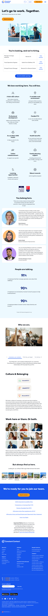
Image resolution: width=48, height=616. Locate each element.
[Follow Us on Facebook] (7, 599)
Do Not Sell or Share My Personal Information (19, 606)
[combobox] (6, 612)
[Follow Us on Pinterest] (12, 599)
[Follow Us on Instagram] (2, 599)
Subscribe (19, 586)
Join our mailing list (6, 584)
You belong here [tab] (39, 357)
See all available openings (23, 76)
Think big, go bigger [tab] (28, 357)
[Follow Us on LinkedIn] (9, 599)
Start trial (38, 1)
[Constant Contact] (6, 2)
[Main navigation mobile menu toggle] (45, 1)
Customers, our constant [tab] (15, 357)
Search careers (8, 19)
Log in (30, 1)
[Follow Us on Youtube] (5, 599)
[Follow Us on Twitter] (15, 599)
